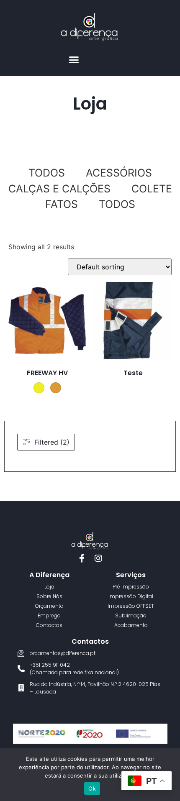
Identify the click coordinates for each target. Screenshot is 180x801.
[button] (74, 60)
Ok (92, 788)
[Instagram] (98, 558)
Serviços (131, 575)
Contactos (90, 641)
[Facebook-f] (81, 558)
